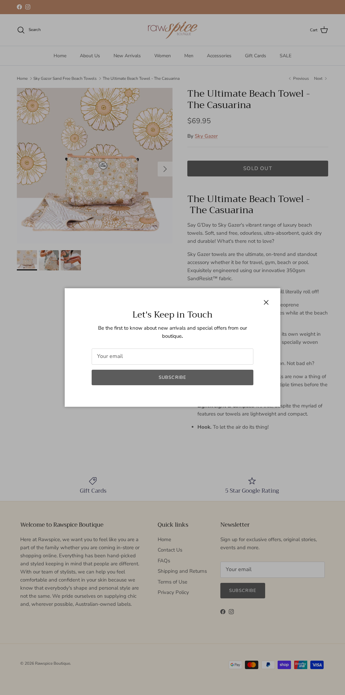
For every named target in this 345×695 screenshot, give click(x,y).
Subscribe (172, 377)
